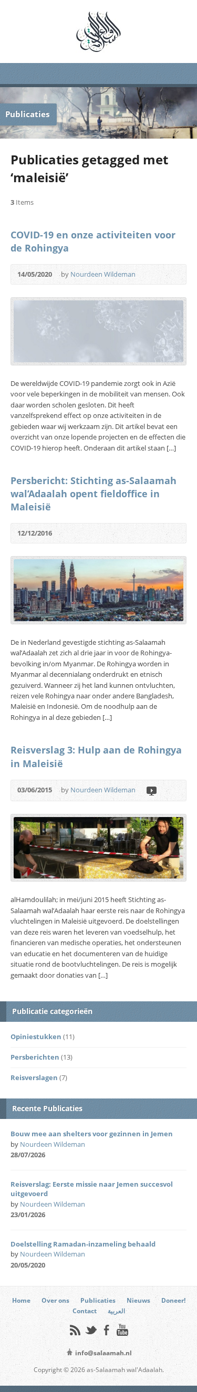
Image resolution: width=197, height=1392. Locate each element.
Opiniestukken (36, 1036)
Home (21, 1300)
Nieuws (138, 1300)
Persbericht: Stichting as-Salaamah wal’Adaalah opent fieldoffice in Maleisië (94, 493)
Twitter (91, 1330)
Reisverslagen (34, 1077)
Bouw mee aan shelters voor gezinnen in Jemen (92, 1133)
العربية (116, 1311)
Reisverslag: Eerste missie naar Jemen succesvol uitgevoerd (92, 1188)
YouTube (122, 1330)
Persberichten (35, 1057)
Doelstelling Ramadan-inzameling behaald (83, 1244)
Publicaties (98, 1300)
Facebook (106, 1330)
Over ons (55, 1300)
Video (151, 790)
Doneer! (173, 1300)
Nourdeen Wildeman (103, 274)
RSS (75, 1330)
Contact (84, 1311)
